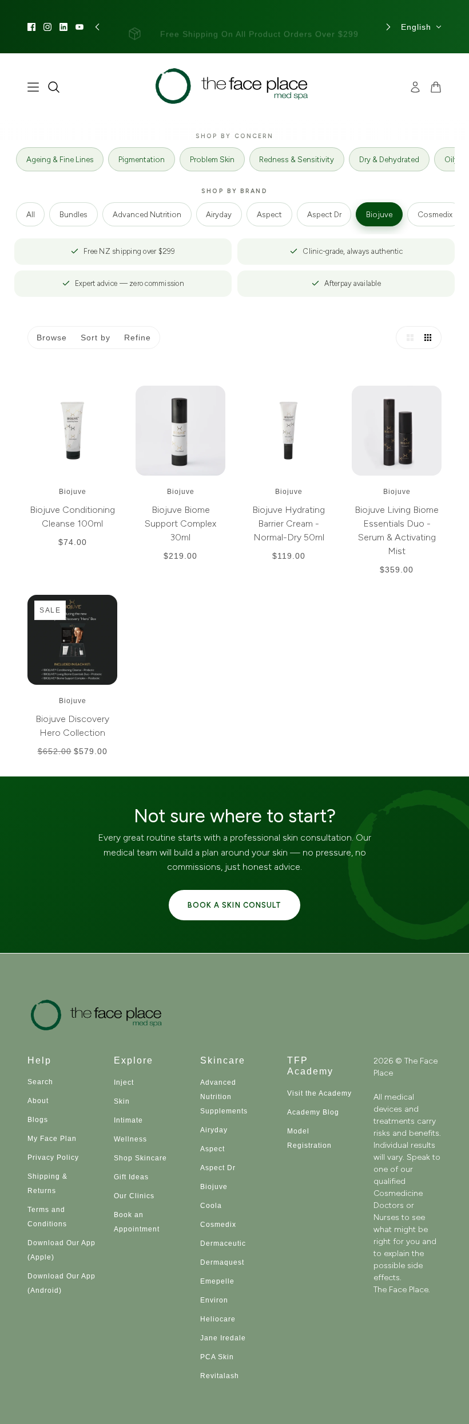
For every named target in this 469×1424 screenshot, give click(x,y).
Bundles (73, 214)
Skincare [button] (222, 1060)
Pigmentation (141, 159)
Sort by (95, 337)
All (30, 214)
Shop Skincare (140, 1158)
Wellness (130, 1139)
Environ (214, 1300)
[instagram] (47, 27)
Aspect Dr (324, 214)
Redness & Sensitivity (296, 159)
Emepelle (217, 1281)
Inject (124, 1082)
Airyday (219, 214)
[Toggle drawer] (33, 87)
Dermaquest (222, 1262)
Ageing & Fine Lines (60, 159)
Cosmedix (435, 214)
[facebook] (31, 27)
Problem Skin (212, 159)
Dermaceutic (223, 1243)
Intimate (128, 1120)
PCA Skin (217, 1357)
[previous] (97, 27)
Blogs (37, 1120)
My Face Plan (52, 1139)
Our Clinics (134, 1196)
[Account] (415, 87)
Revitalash (219, 1376)
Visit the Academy (319, 1093)
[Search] (53, 87)
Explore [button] (133, 1060)
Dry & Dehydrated (389, 159)
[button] (407, 337)
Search (40, 1082)
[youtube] (79, 27)
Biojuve (379, 214)
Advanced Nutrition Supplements (224, 1096)
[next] (388, 27)
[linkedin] (63, 27)
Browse (52, 337)
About (38, 1101)
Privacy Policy (53, 1158)
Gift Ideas (131, 1177)
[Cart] (436, 87)
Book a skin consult (234, 905)
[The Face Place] (235, 86)
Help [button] (39, 1060)
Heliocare (218, 1319)
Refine (137, 337)
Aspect (269, 214)
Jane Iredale (223, 1338)
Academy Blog (313, 1112)
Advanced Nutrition (147, 214)
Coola (211, 1206)
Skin (122, 1101)
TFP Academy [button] (310, 1066)
